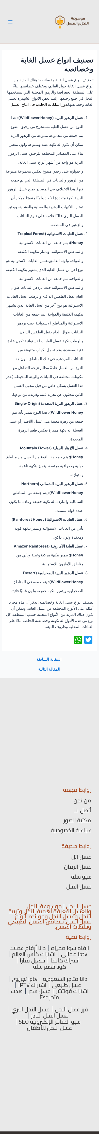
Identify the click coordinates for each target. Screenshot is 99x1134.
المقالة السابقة (49, 659)
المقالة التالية (49, 669)
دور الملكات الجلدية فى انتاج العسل (38, 104)
